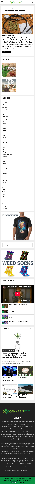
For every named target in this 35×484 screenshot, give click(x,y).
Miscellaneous (6, 159)
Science (4, 185)
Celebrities (5, 116)
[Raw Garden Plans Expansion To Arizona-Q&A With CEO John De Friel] (25, 389)
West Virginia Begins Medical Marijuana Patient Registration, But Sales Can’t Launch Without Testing (17, 40)
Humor (4, 140)
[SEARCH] (31, 245)
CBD (3, 114)
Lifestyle (4, 152)
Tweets (4, 194)
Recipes (4, 180)
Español (4, 128)
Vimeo (4, 201)
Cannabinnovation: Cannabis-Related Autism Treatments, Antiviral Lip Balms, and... (14, 355)
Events (4, 130)
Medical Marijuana (6, 35)
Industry (4, 142)
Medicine (4, 156)
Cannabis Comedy (8, 281)
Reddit (4, 182)
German (4, 135)
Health (4, 137)
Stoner (4, 187)
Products (4, 177)
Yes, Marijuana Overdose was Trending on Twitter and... (9, 396)
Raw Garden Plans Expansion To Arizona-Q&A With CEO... (25, 396)
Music (4, 163)
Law (3, 149)
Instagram (5, 144)
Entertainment (6, 126)
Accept (14, 482)
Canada (4, 111)
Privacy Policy (21, 482)
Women (4, 203)
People (4, 170)
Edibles (4, 123)
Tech (3, 189)
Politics (4, 175)
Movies (4, 161)
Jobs (3, 147)
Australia (4, 107)
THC (3, 192)
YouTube (4, 208)
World (4, 206)
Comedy (4, 119)
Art (3, 104)
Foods (4, 133)
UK (3, 196)
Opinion (4, 168)
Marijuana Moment (14, 8)
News (12, 35)
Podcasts (5, 173)
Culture (4, 121)
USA (3, 199)
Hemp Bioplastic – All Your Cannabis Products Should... (24, 377)
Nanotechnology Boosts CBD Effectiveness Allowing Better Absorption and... (9, 379)
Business (4, 109)
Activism (4, 102)
